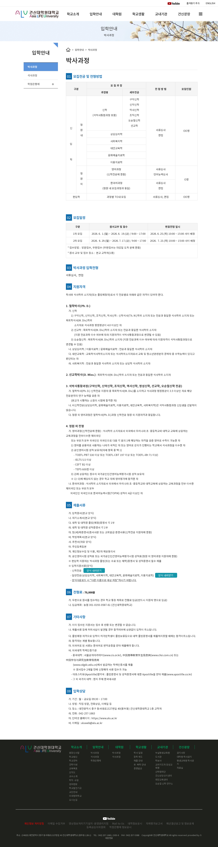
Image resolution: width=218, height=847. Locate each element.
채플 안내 (138, 760)
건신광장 (184, 13)
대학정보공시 (135, 823)
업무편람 (73, 784)
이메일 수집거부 (56, 823)
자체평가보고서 (154, 823)
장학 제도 (138, 756)
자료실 (180, 767)
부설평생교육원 (162, 752)
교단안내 (73, 792)
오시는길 (73, 799)
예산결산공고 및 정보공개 (180, 823)
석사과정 (32, 75)
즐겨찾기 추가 (193, 3)
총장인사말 (74, 752)
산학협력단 (160, 771)
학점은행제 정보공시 (120, 827)
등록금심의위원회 (96, 827)
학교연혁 (73, 760)
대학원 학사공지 (184, 756)
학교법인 (73, 756)
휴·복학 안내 (140, 764)
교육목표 (73, 768)
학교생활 (138, 13)
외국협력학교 (75, 795)
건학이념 (73, 764)
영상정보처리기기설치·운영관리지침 (89, 823)
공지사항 (181, 752)
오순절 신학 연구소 (164, 783)
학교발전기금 (75, 788)
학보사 (158, 760)
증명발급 (138, 768)
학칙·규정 (74, 780)
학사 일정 (138, 752)
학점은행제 (34, 84)
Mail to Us (118, 823)
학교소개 (73, 13)
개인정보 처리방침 (34, 823)
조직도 (72, 772)
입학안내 (96, 13)
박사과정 (32, 67)
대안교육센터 (161, 779)
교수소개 (73, 776)
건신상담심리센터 (163, 775)
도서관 (158, 756)
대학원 (117, 13)
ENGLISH (210, 3)
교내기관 (161, 13)
